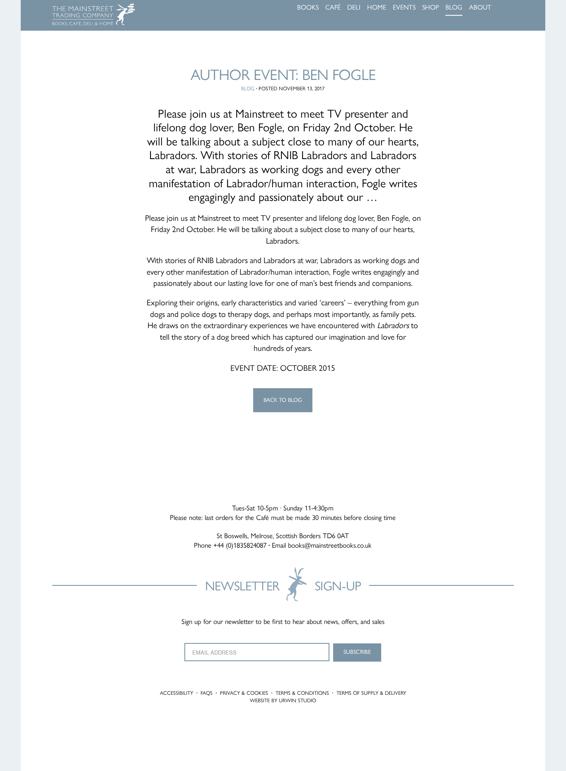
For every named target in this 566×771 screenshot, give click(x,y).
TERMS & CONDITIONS (302, 693)
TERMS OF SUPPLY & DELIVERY (371, 693)
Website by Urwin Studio (283, 700)
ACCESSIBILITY (176, 693)
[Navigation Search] (511, 8)
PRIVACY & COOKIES (244, 693)
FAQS (207, 693)
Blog (247, 88)
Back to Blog (283, 399)
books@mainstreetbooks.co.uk (330, 545)
